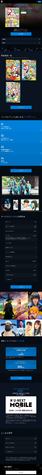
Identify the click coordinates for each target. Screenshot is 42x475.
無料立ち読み (24, 12)
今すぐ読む (21, 34)
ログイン (39, 1)
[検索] (36, 1)
